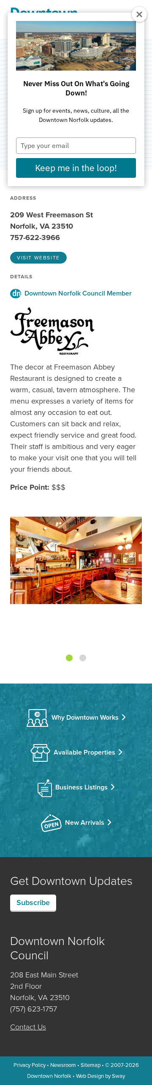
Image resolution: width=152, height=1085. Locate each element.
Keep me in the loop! (76, 168)
